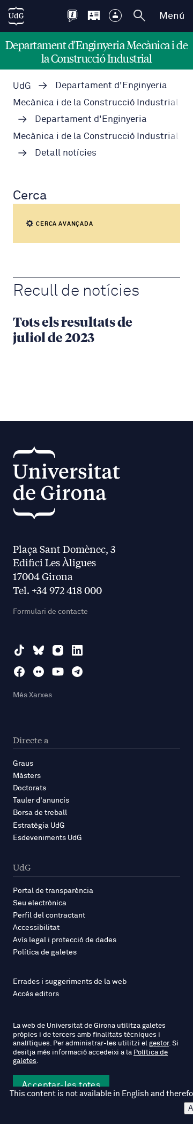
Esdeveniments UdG (47, 838)
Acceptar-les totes (61, 1085)
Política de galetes (45, 952)
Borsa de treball (40, 813)
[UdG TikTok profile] (19, 650)
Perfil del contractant (49, 915)
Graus (23, 763)
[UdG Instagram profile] (57, 650)
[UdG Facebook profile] (19, 671)
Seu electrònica (39, 903)
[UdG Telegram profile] (77, 671)
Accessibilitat (36, 927)
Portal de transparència (53, 891)
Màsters (27, 776)
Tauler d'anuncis (41, 800)
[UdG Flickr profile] (38, 671)
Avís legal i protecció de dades (64, 940)
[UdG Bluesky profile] (38, 650)
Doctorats (29, 788)
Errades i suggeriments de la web (70, 982)
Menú (171, 16)
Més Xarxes (32, 695)
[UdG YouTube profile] (57, 671)
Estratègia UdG (39, 825)
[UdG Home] (16, 16)
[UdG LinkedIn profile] (77, 650)
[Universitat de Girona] (66, 485)
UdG (22, 86)
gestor (159, 1043)
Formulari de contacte (50, 611)
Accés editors (36, 994)
